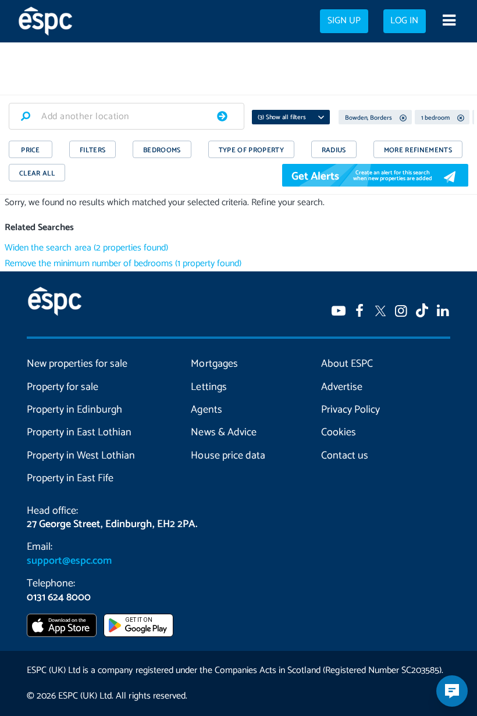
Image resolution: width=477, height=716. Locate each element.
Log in (404, 20)
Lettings (208, 387)
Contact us (344, 455)
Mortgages (214, 364)
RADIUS (334, 150)
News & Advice (223, 432)
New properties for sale (77, 364)
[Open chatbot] (452, 691)
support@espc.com (69, 561)
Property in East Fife (70, 478)
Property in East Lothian (79, 432)
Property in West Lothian (81, 455)
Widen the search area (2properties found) (86, 248)
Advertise (341, 387)
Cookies (338, 432)
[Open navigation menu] (449, 21)
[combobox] (126, 116)
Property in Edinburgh (74, 409)
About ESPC (347, 364)
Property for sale (62, 387)
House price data (228, 455)
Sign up (344, 20)
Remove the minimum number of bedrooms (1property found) (123, 263)
